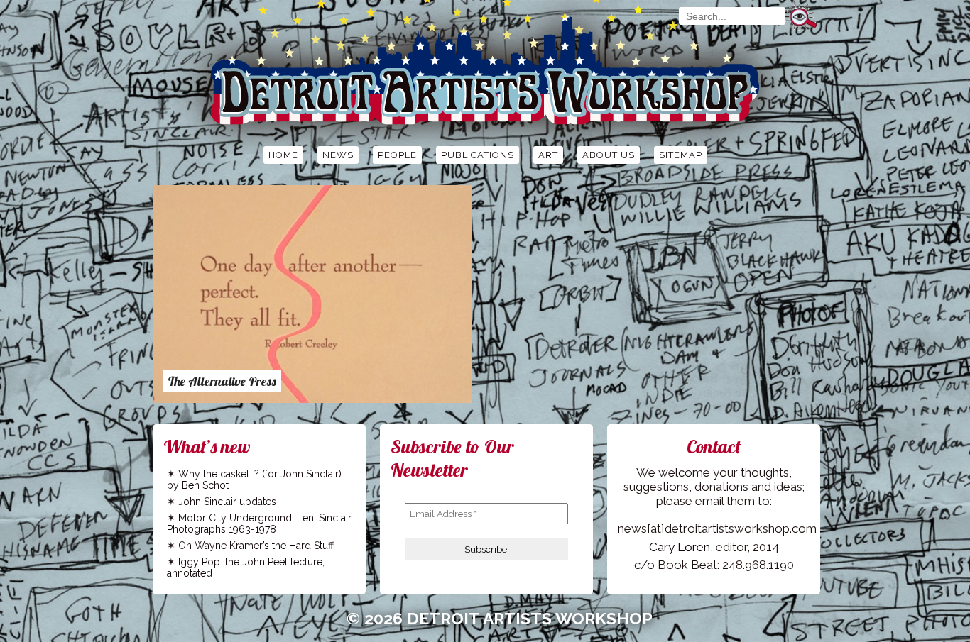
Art (548, 155)
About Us (608, 155)
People (397, 155)
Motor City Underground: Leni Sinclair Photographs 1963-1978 (259, 523)
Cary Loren (679, 547)
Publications (477, 155)
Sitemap (680, 155)
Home (283, 155)
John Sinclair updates (227, 501)
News (338, 155)
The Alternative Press (222, 381)
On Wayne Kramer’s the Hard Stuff (256, 545)
